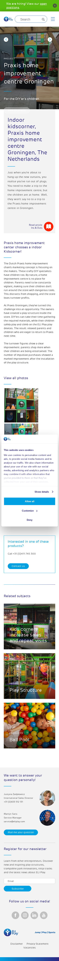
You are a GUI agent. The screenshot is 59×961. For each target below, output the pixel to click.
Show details (42, 491)
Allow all (29, 501)
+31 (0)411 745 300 (24, 553)
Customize (28, 510)
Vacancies (29, 947)
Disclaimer (16, 943)
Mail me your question (21, 832)
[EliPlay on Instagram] (25, 915)
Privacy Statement (38, 943)
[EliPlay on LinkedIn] (34, 915)
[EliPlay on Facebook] (15, 915)
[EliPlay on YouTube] (44, 915)
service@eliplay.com (14, 821)
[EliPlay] (8, 19)
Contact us (18, 566)
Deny (29, 520)
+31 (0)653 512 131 (13, 801)
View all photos (17, 110)
